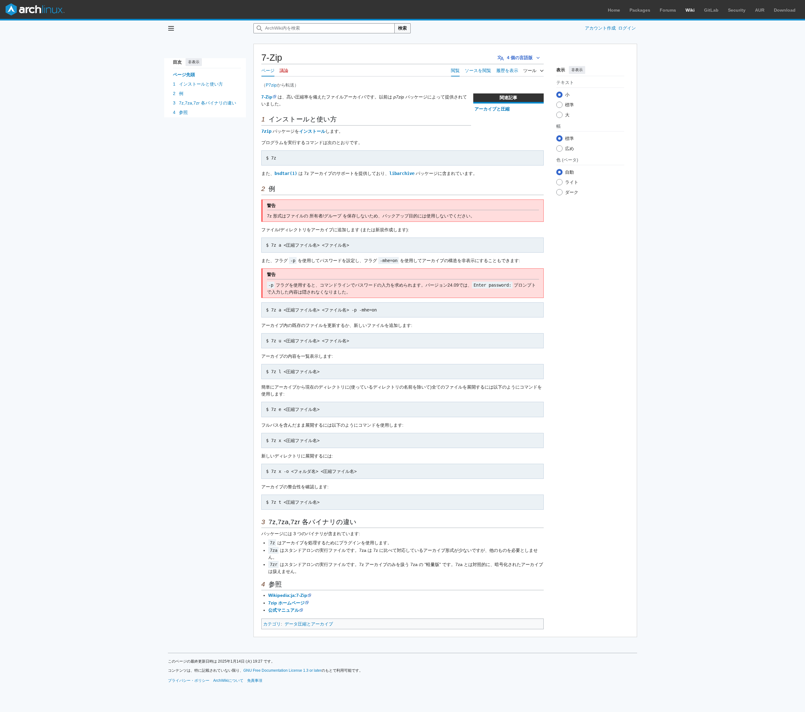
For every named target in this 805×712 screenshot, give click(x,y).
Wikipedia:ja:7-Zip (287, 595)
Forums (668, 10)
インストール (312, 131)
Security (737, 10)
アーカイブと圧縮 (492, 108)
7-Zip (266, 96)
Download (785, 10)
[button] (171, 28)
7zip (266, 131)
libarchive (401, 173)
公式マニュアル (283, 610)
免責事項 (254, 680)
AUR (759, 10)
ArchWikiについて (228, 680)
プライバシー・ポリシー (188, 680)
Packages (640, 10)
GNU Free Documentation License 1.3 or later (282, 670)
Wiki (690, 10)
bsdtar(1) (286, 173)
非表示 (193, 62)
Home (614, 10)
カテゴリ (272, 623)
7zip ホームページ (286, 602)
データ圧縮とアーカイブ (309, 623)
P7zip (271, 84)
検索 (402, 28)
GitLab (711, 10)
